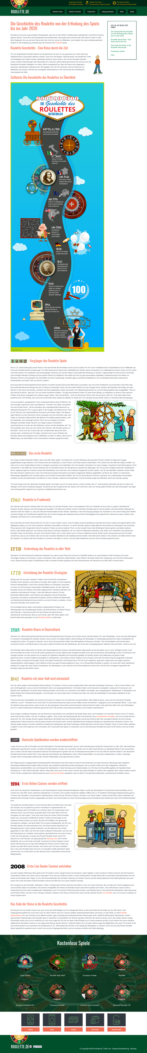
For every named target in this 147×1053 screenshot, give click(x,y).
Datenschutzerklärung (120, 1049)
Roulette (58, 43)
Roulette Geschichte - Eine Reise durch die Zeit (121, 40)
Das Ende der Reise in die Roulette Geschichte (121, 46)
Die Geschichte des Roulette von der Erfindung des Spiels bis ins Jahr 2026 (122, 34)
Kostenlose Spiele (118, 51)
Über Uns (107, 1049)
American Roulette (57, 773)
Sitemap (133, 1049)
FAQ (112, 55)
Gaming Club (52, 838)
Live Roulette (107, 893)
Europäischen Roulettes (106, 716)
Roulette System (44, 617)
